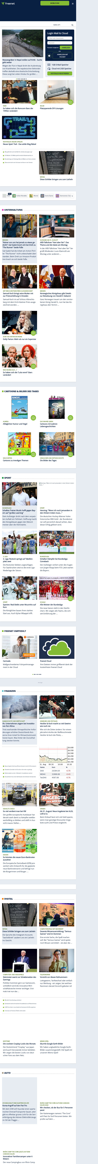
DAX (42, 770)
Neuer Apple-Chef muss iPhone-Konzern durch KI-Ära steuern (20, 766)
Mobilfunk (54, 3)
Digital (8, 898)
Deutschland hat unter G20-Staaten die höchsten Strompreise (20, 776)
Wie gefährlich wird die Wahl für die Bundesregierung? (18, 152)
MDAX (42, 774)
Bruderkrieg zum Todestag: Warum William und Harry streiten (20, 159)
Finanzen (10, 690)
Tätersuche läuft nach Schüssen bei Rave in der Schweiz (19, 162)
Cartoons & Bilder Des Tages (21, 391)
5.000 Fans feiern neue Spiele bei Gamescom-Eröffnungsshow (20, 1007)
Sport (7, 477)
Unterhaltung (13, 209)
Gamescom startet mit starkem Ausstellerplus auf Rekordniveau (20, 1003)
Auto (7, 1072)
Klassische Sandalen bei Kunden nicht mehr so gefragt (18, 769)
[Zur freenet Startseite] (7, 3)
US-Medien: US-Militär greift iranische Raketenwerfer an (19, 155)
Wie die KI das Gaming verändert (13, 1000)
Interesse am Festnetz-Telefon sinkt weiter (15, 1010)
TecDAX (43, 777)
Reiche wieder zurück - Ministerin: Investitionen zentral (18, 773)
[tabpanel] (22, 52)
